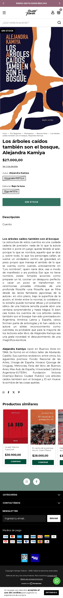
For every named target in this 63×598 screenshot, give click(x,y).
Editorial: (14, 186)
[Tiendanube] (31, 583)
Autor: (16, 173)
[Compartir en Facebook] (8, 392)
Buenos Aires (42, 133)
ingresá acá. (52, 575)
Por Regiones (15, 133)
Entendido (51, 592)
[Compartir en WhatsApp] (4, 392)
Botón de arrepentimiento (31, 579)
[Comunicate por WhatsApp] (56, 581)
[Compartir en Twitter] (13, 392)
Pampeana (29, 133)
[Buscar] (59, 23)
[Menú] (5, 13)
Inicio (5, 133)
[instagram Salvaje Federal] (26, 481)
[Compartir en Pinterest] (19, 392)
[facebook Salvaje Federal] (36, 481)
